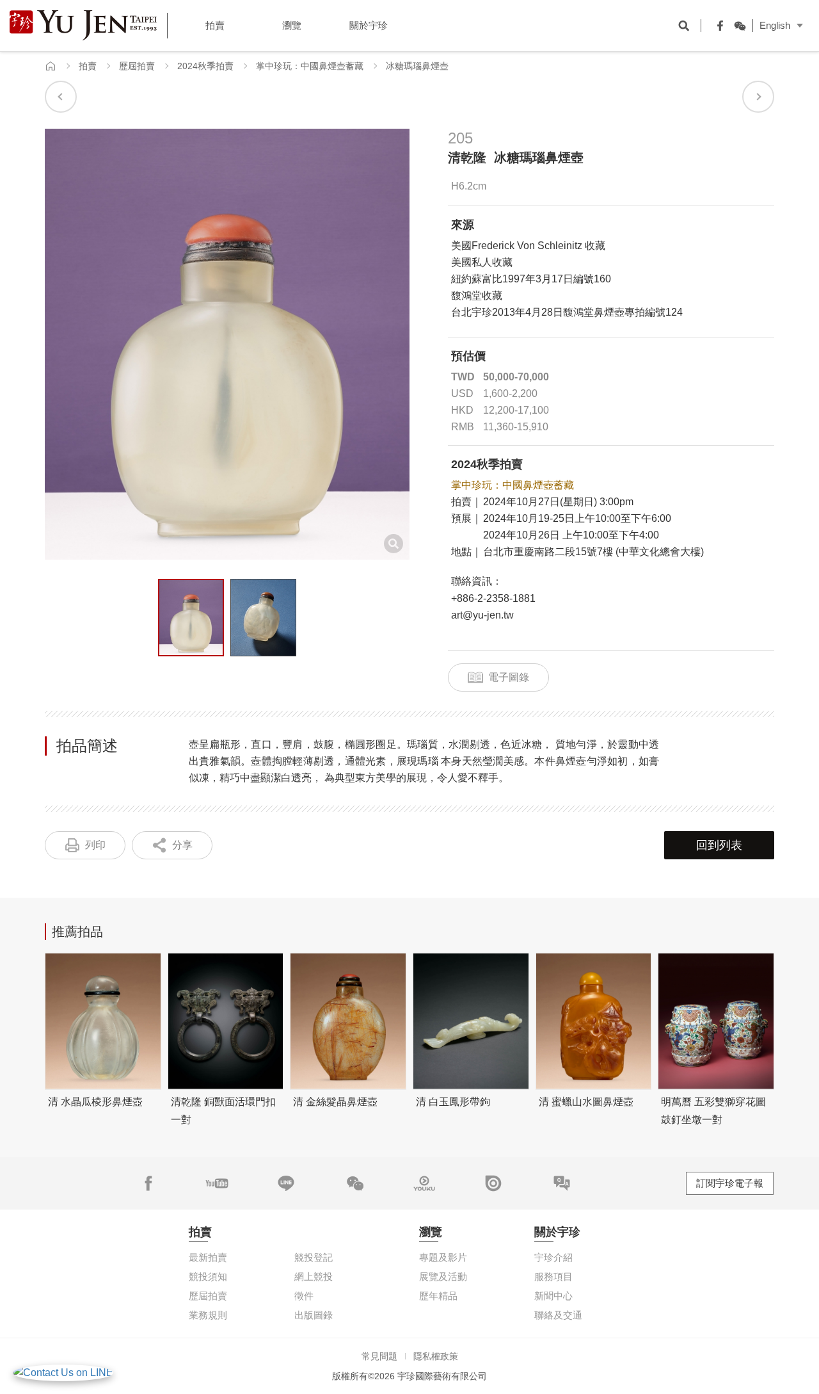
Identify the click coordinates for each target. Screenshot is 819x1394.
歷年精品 (438, 1295)
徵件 (304, 1295)
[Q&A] (562, 1183)
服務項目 (553, 1276)
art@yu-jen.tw (482, 615)
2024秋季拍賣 (205, 66)
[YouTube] (217, 1183)
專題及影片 (443, 1257)
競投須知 (208, 1276)
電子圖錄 (508, 677)
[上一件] (61, 97)
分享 (182, 844)
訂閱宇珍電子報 (729, 1183)
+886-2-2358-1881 (493, 598)
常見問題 (379, 1356)
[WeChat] (736, 25)
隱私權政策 (435, 1356)
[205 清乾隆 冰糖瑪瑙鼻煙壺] (191, 618)
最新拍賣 (208, 1257)
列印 (95, 844)
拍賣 (88, 66)
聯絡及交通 (558, 1314)
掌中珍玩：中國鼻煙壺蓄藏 (309, 66)
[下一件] (758, 97)
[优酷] (424, 1183)
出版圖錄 (313, 1314)
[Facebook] (717, 25)
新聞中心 (553, 1295)
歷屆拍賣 (137, 66)
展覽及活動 (443, 1276)
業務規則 (208, 1314)
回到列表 (719, 845)
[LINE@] (286, 1183)
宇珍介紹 (553, 1257)
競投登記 (313, 1257)
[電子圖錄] (493, 1183)
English (774, 25)
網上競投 (313, 1276)
